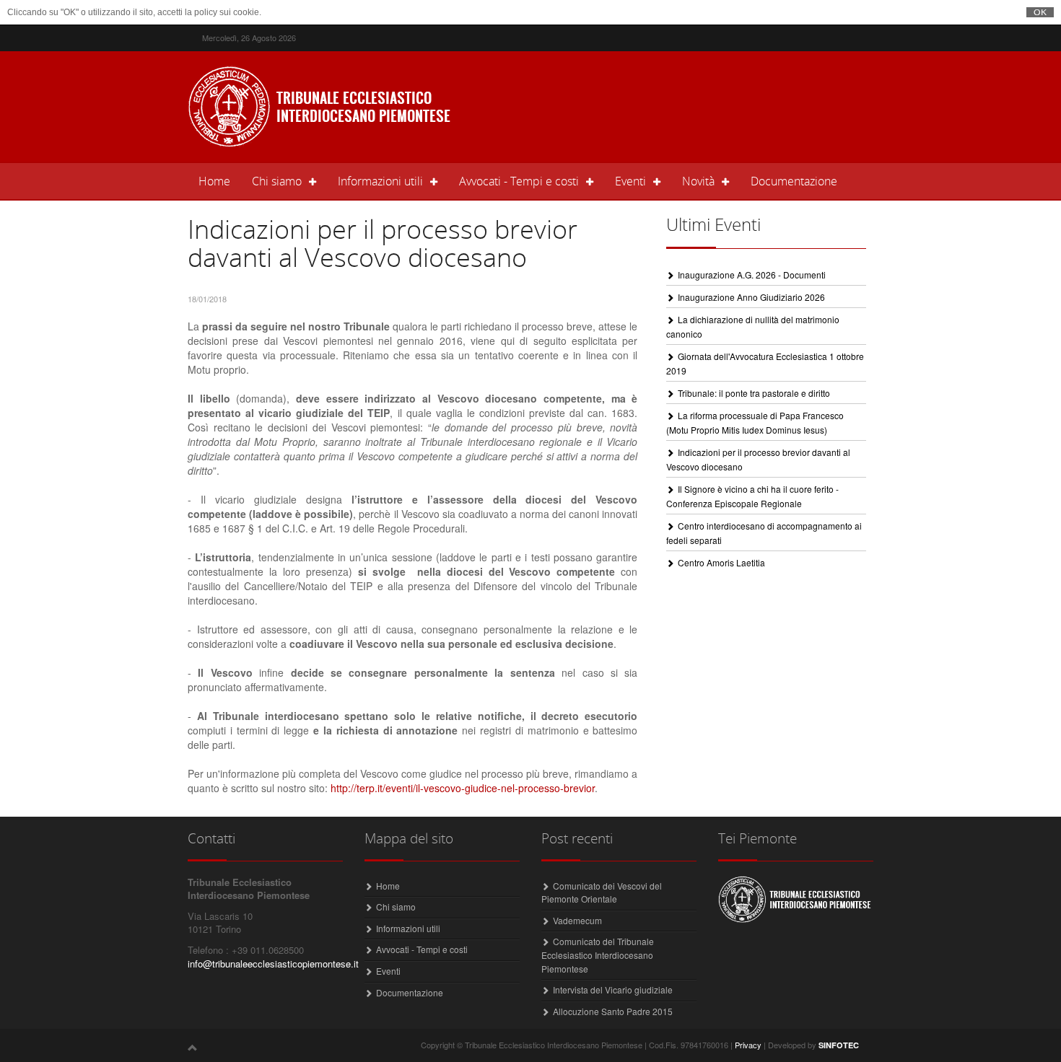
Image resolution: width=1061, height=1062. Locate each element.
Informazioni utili (408, 928)
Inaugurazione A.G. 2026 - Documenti (752, 274)
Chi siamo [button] (277, 181)
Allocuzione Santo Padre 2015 (613, 1011)
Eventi (388, 971)
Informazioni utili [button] (380, 181)
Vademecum (577, 920)
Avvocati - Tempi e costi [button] (519, 181)
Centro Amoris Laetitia (721, 562)
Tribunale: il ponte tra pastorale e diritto (754, 393)
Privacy (748, 1044)
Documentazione (794, 181)
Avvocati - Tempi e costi (422, 949)
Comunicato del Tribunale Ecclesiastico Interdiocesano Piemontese (597, 954)
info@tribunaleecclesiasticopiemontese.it (273, 963)
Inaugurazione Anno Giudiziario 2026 (751, 297)
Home (219, 180)
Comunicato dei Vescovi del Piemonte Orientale (601, 892)
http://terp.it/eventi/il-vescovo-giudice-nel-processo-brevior (463, 788)
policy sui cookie (226, 12)
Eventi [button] (630, 181)
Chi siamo (396, 906)
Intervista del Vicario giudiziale (613, 989)
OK (1040, 12)
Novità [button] (698, 181)
